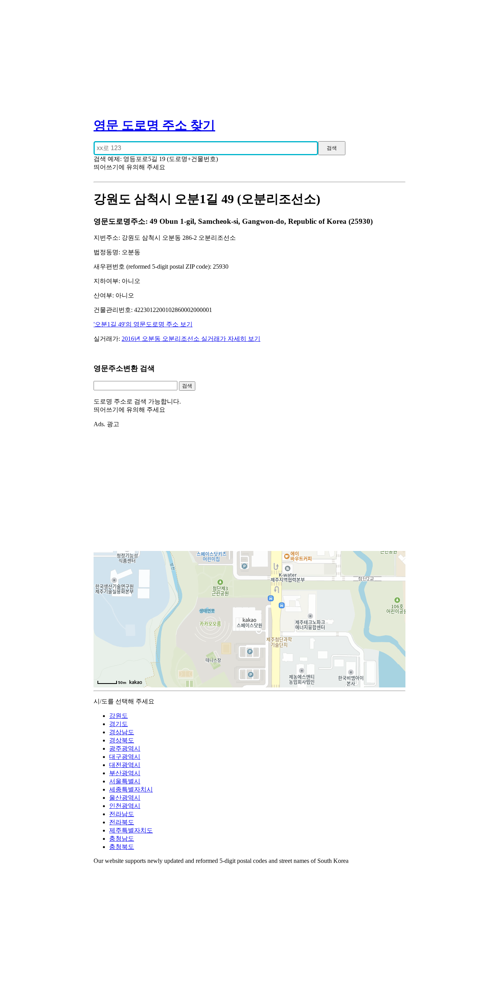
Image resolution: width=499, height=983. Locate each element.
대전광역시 (124, 765)
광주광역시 (124, 748)
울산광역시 (124, 797)
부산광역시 (124, 773)
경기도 (118, 724)
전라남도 (121, 814)
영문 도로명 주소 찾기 (154, 125)
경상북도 (121, 740)
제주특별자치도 (131, 830)
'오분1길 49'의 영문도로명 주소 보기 (143, 324)
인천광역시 (124, 805)
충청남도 (121, 838)
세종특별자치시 (131, 789)
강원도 (118, 715)
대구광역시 (124, 756)
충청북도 (121, 846)
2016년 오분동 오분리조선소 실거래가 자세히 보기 (191, 338)
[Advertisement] (249, 54)
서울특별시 (124, 781)
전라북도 (121, 822)
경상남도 (121, 732)
